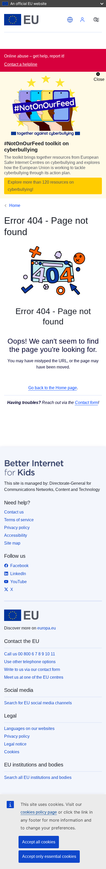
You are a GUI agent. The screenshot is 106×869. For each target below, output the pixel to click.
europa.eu (46, 628)
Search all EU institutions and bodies (38, 777)
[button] (70, 20)
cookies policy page (39, 812)
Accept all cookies (38, 842)
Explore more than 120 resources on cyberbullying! (41, 186)
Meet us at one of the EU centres (33, 677)
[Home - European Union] (34, 19)
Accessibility (15, 535)
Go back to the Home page (52, 388)
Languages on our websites (29, 728)
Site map (12, 543)
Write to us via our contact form (32, 669)
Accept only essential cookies (49, 856)
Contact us (14, 512)
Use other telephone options (30, 662)
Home (14, 205)
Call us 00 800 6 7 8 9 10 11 (29, 654)
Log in (82, 19)
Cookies (11, 752)
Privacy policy (17, 527)
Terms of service (19, 520)
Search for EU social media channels (38, 703)
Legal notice (15, 744)
